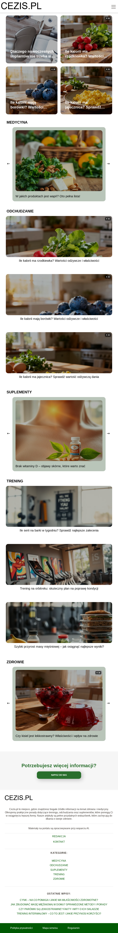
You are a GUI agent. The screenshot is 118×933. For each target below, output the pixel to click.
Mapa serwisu (50, 928)
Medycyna (17, 122)
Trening (15, 481)
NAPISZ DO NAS (59, 775)
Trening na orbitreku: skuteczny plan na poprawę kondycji (59, 588)
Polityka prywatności (21, 928)
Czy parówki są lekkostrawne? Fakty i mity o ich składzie (59, 909)
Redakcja (59, 836)
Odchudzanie (20, 211)
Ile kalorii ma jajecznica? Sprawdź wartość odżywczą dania (83, 105)
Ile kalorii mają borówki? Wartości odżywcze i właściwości (31, 105)
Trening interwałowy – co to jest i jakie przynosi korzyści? (59, 913)
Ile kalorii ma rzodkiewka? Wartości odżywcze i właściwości (86, 54)
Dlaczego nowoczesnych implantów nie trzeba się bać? (32, 54)
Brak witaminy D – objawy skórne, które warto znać (50, 466)
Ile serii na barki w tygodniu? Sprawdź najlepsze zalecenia (59, 530)
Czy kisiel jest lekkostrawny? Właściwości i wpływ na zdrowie (57, 736)
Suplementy (19, 392)
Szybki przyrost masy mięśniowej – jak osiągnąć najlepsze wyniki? (59, 646)
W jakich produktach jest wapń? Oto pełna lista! (48, 196)
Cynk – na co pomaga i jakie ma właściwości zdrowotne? (59, 900)
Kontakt (59, 841)
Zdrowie (15, 662)
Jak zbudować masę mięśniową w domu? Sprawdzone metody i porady (59, 904)
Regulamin (74, 928)
